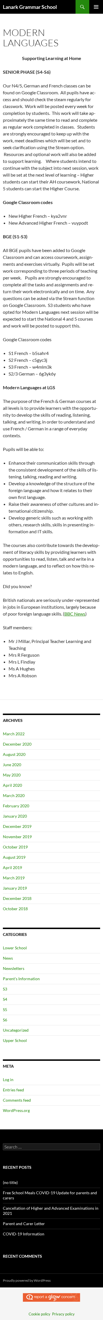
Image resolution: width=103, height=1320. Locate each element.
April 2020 (12, 785)
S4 (5, 999)
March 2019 (14, 877)
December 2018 (17, 898)
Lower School (15, 947)
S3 (5, 988)
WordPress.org (16, 1110)
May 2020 (12, 774)
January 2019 (15, 888)
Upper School (15, 1040)
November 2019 (17, 836)
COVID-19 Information (23, 1233)
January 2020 (15, 816)
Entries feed (13, 1089)
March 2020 (14, 795)
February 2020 (16, 805)
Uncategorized (16, 1030)
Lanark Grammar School (30, 7)
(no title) (10, 1182)
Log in (8, 1079)
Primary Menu (96, 7)
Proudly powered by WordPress (27, 1280)
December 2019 (17, 826)
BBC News (74, 613)
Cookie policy (39, 1314)
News (8, 958)
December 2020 (17, 744)
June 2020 (12, 764)
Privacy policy (63, 1314)
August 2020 (14, 754)
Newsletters (13, 968)
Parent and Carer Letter (24, 1223)
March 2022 (14, 733)
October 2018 (15, 908)
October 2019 (15, 846)
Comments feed (17, 1100)
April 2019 (12, 867)
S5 (5, 1009)
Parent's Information (21, 978)
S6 (5, 1019)
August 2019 (14, 857)
